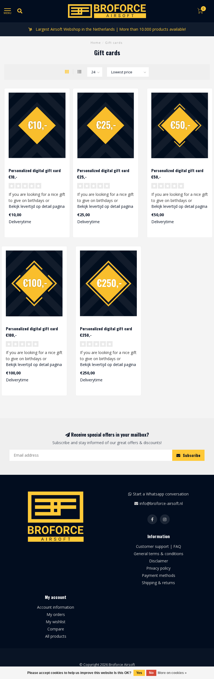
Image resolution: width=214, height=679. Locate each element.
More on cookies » (172, 673)
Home (96, 42)
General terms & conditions (158, 553)
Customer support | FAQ (158, 546)
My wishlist (55, 621)
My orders (56, 614)
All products (55, 636)
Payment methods (158, 575)
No (151, 673)
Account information (55, 607)
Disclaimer (158, 561)
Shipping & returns (158, 582)
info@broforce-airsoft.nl (161, 503)
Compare (55, 629)
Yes (139, 673)
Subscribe (191, 455)
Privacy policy (158, 568)
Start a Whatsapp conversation (161, 494)
